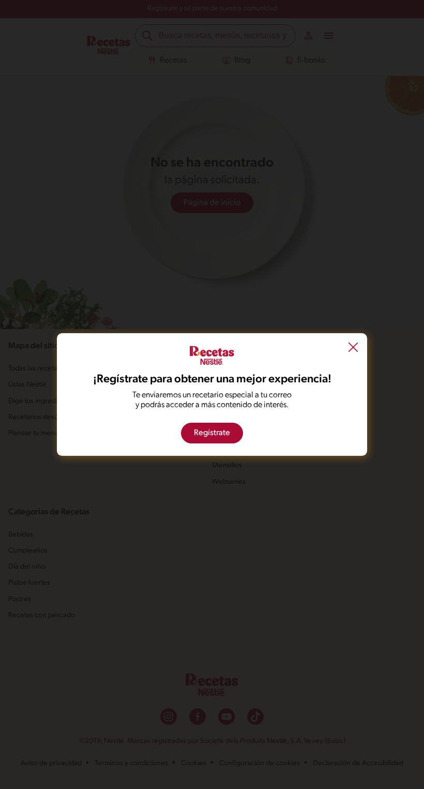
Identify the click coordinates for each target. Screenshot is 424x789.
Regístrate (212, 433)
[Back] (353, 348)
